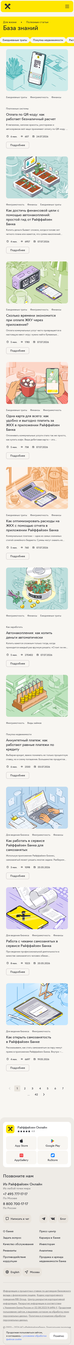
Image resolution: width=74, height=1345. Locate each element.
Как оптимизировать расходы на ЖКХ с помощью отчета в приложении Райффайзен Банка (32, 525)
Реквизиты (9, 1250)
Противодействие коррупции (14, 1259)
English (15, 1272)
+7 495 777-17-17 (15, 1194)
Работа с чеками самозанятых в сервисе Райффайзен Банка (32, 943)
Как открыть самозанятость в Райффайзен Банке (28, 1039)
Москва (34, 1272)
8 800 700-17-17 (15, 1204)
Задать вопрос (12, 1237)
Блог (63, 1218)
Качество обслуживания (18, 1244)
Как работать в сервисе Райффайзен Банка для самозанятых (25, 845)
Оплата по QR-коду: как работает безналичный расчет (31, 116)
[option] (48, 40)
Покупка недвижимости (48, 40)
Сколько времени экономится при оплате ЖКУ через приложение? (31, 320)
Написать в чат (20, 1218)
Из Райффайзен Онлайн (22, 1184)
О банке (8, 1231)
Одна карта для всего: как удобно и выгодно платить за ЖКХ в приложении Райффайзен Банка (33, 423)
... (29, 1094)
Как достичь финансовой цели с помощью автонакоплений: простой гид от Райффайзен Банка (32, 217)
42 (36, 1094)
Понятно (58, 1336)
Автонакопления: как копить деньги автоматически (29, 635)
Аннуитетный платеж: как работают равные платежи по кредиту (30, 744)
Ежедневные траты (15, 40)
